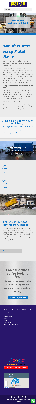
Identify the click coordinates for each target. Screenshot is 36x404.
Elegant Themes (18, 399)
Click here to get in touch (18, 298)
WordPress (18, 401)
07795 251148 (14, 324)
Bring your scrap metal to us (11, 251)
